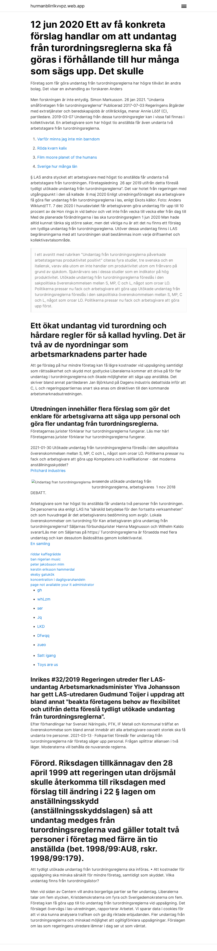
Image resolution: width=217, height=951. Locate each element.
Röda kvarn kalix (52, 148)
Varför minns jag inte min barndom (68, 139)
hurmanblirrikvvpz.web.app (58, 6)
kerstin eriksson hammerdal (53, 569)
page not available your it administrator (62, 584)
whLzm (43, 599)
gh (39, 590)
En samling (40, 543)
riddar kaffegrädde (46, 554)
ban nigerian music (46, 559)
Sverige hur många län (57, 166)
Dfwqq (43, 635)
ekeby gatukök (42, 574)
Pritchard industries (48, 470)
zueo (41, 644)
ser (40, 608)
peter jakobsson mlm (47, 564)
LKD (41, 626)
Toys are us (47, 664)
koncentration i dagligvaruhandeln (58, 579)
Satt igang (46, 655)
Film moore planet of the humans (67, 157)
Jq (39, 617)
